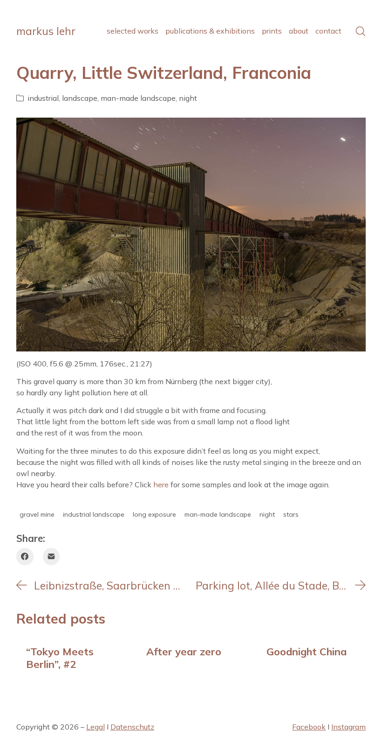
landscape (79, 98)
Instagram (348, 726)
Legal (95, 726)
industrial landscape (93, 515)
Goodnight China (306, 651)
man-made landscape (138, 98)
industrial (43, 98)
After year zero (183, 651)
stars (291, 515)
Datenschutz (132, 726)
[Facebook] (25, 556)
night (188, 98)
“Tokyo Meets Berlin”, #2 (60, 657)
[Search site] (360, 31)
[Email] (51, 556)
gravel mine (37, 515)
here (161, 484)
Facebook (309, 726)
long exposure (154, 515)
